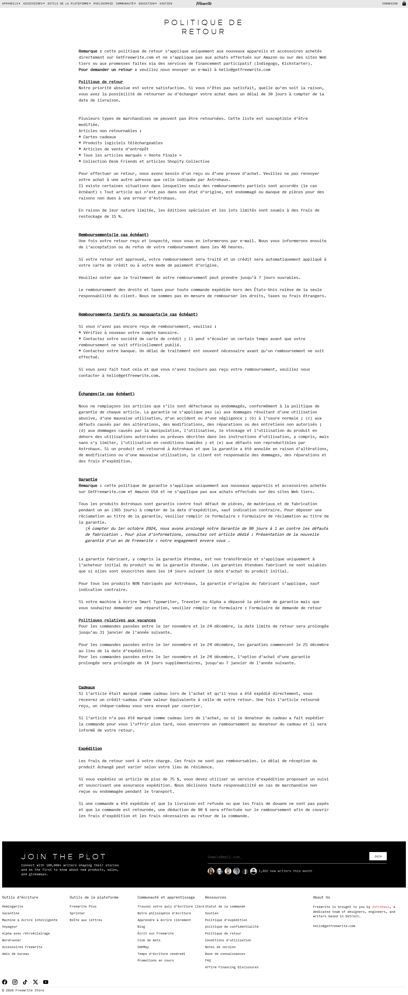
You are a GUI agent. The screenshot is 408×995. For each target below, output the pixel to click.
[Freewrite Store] (204, 4)
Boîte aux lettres (86, 920)
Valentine (10, 913)
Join (378, 856)
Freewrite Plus (83, 906)
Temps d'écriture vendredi (161, 954)
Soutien (211, 913)
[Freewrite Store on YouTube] (45, 982)
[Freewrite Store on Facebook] (4, 982)
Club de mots (148, 940)
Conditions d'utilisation (228, 940)
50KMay (143, 947)
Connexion (390, 4)
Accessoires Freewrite (22, 947)
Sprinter (77, 913)
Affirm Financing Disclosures (232, 967)
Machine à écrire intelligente (30, 920)
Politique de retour (223, 933)
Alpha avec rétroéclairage (26, 933)
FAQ (208, 960)
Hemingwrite (12, 906)
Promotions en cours (155, 960)
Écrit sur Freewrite (155, 933)
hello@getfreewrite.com (334, 926)
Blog (141, 926)
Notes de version (220, 947)
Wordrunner (11, 940)
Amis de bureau (15, 954)
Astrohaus (381, 907)
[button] (11, 3)
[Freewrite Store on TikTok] (25, 982)
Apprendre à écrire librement (164, 920)
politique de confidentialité (232, 926)
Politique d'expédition (226, 920)
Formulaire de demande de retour (285, 608)
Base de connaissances (225, 954)
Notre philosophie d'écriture (164, 913)
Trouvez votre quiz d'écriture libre (170, 906)
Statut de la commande (225, 906)
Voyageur (9, 926)
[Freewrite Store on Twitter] (35, 982)
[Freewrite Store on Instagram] (14, 982)
